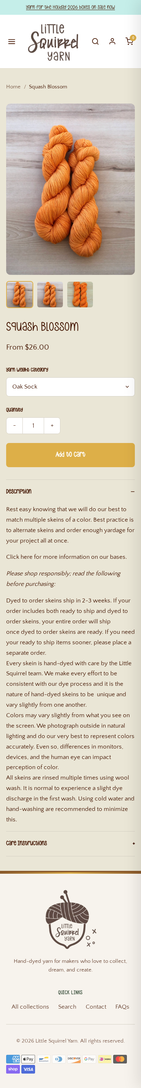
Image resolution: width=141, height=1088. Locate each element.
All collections (30, 1007)
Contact (96, 1007)
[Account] (112, 41)
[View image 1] (19, 294)
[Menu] (11, 41)
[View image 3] (80, 294)
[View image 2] (50, 294)
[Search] (95, 41)
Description (18, 492)
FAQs (122, 1007)
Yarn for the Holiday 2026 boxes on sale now (70, 7)
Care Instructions (26, 843)
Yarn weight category (27, 370)
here (27, 557)
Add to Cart (70, 454)
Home (13, 87)
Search (67, 1007)
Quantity (14, 410)
